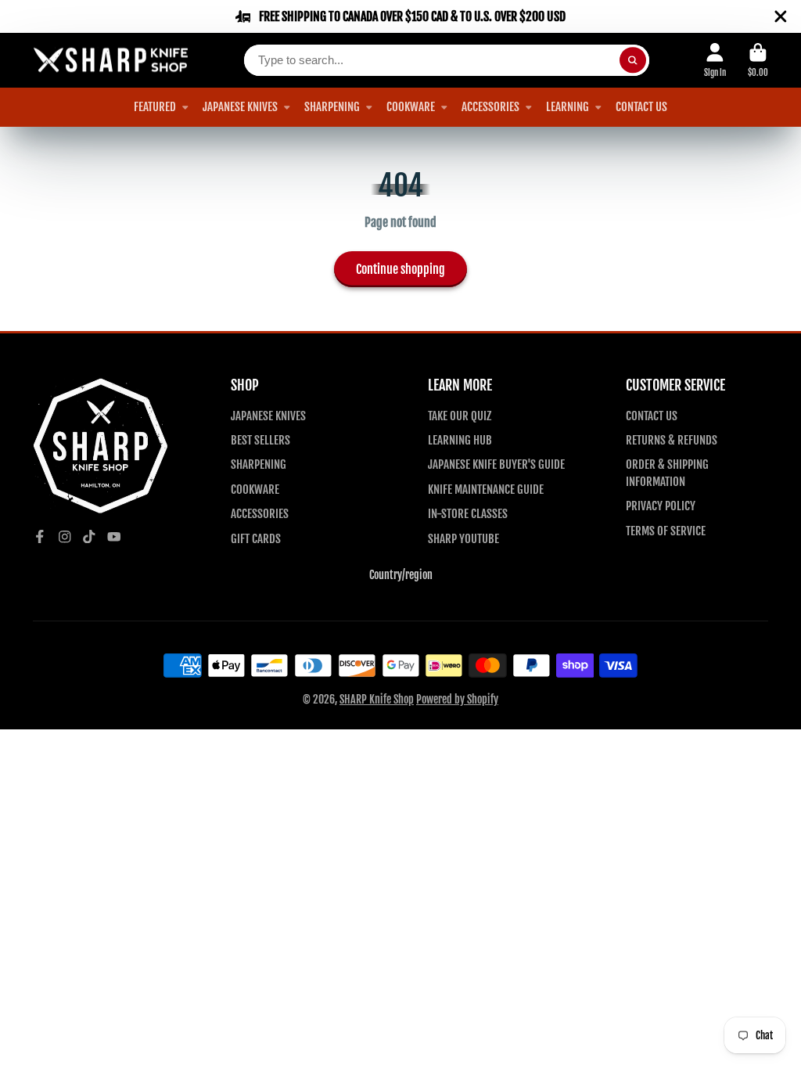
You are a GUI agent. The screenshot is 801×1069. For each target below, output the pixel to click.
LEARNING (567, 106)
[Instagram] (65, 537)
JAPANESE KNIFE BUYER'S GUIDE (496, 464)
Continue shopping (400, 269)
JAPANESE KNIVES (240, 106)
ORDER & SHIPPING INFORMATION (667, 472)
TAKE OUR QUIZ (459, 415)
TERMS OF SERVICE (666, 530)
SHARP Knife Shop (376, 699)
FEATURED (155, 106)
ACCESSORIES (490, 106)
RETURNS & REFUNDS (671, 440)
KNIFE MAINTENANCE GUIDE (486, 489)
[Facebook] (40, 537)
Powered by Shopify (457, 699)
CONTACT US (641, 106)
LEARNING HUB (460, 440)
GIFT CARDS (256, 538)
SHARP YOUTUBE (463, 538)
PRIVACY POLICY (660, 505)
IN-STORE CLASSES (468, 513)
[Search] (633, 60)
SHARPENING (332, 106)
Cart (758, 60)
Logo (111, 61)
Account (715, 60)
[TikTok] (89, 537)
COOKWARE (410, 106)
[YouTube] (114, 537)
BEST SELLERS (260, 440)
